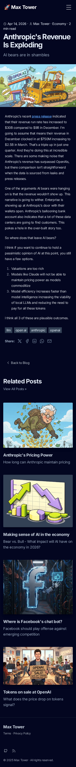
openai (55, 330)
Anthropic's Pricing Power (28, 455)
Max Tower (13, 726)
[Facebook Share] (27, 341)
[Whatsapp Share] (42, 341)
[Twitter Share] (19, 341)
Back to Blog (20, 363)
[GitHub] (6, 751)
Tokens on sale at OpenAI (27, 692)
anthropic (38, 330)
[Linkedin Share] (34, 341)
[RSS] (14, 751)
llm (8, 330)
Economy (59, 24)
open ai (21, 330)
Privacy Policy (22, 733)
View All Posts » (15, 389)
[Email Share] (49, 341)
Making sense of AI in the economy (36, 534)
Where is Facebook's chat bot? (32, 621)
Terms (7, 733)
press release (41, 116)
